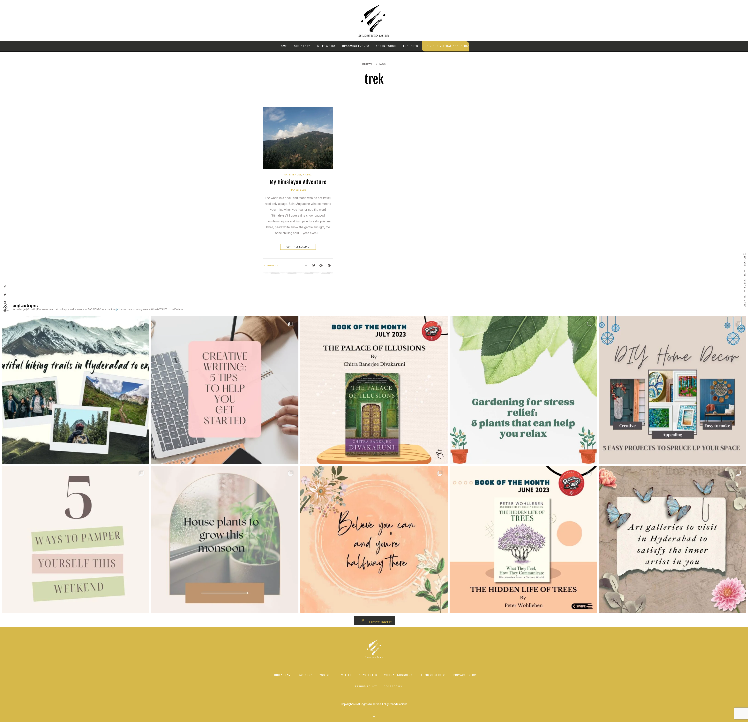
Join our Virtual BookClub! (447, 46)
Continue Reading (298, 247)
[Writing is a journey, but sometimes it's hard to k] (224, 390)
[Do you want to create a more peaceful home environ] (523, 390)
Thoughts (410, 46)
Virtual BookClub (398, 675)
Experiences (292, 174)
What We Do (326, 46)
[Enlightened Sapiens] (374, 20)
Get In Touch (386, 46)
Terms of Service (433, 675)
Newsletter (368, 675)
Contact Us (393, 686)
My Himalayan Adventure (298, 182)
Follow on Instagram (380, 621)
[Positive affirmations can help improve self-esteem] (374, 539)
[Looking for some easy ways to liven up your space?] (672, 390)
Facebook (305, 675)
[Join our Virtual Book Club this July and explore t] (374, 390)
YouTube (326, 675)
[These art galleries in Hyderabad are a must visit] (672, 539)
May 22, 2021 (298, 189)
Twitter (346, 675)
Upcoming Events (355, 46)
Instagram (282, 675)
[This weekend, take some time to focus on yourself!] (75, 539)
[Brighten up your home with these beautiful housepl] (224, 539)
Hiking (307, 174)
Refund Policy (366, 686)
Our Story (302, 46)
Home (283, 46)
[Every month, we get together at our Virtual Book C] (523, 539)
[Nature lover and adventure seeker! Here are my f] (75, 390)
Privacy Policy (465, 675)
